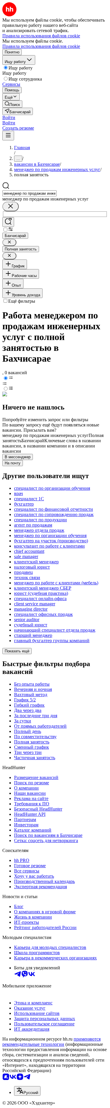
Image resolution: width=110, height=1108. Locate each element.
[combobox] (29, 193)
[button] (8, 117)
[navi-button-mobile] (8, 135)
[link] (12, 104)
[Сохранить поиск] (8, 222)
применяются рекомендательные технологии (51, 1041)
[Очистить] (10, 206)
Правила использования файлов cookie (41, 46)
